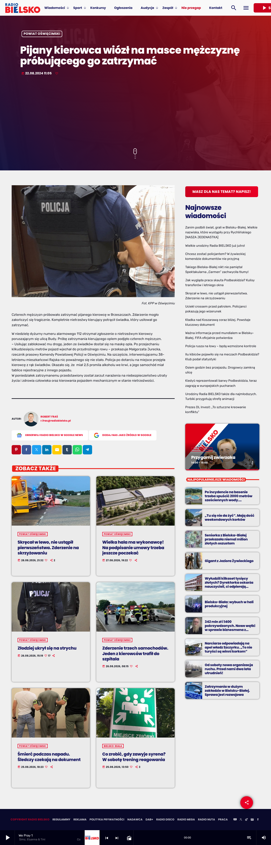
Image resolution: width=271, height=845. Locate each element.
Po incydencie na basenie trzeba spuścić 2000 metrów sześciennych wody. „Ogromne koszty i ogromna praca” (229, 500)
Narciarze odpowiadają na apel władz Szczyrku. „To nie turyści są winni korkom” (228, 647)
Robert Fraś (49, 417)
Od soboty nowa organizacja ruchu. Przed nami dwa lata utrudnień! (229, 669)
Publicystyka (202, 449)
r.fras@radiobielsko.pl (56, 421)
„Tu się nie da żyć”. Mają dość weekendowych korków (229, 517)
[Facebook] (258, 819)
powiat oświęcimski (42, 34)
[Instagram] (252, 819)
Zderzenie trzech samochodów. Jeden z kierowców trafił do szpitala (135, 653)
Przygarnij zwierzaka (213, 457)
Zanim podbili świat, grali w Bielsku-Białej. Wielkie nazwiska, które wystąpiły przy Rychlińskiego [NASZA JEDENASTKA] (221, 232)
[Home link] (22, 8)
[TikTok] (246, 819)
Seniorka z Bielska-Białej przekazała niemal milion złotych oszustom (226, 539)
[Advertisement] (135, 112)
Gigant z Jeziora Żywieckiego (229, 560)
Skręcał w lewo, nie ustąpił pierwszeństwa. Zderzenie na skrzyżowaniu (48, 547)
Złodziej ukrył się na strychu (47, 648)
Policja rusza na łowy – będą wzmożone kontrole (220, 346)
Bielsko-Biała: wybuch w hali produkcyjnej (229, 604)
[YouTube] (235, 819)
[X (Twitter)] (240, 819)
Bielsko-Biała (113, 746)
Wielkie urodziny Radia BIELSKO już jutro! (215, 246)
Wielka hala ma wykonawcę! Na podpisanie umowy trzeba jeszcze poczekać (133, 547)
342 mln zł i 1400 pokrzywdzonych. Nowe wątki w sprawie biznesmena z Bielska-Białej (230, 627)
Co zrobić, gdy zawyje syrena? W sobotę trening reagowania (134, 756)
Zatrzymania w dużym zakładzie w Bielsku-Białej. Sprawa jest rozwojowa (227, 690)
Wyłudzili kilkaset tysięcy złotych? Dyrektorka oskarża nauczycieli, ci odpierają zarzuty (229, 584)
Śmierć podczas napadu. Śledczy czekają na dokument (49, 756)
